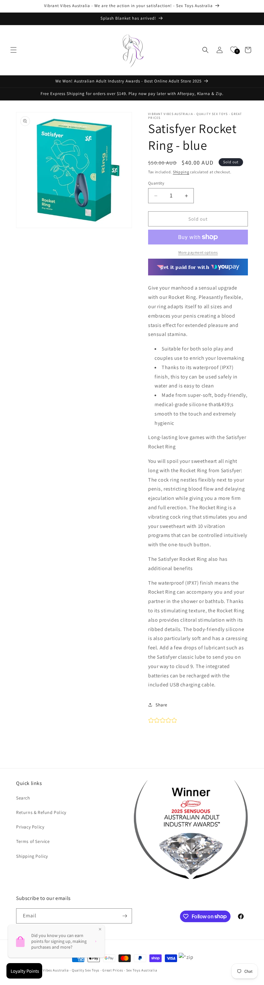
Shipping (181, 171)
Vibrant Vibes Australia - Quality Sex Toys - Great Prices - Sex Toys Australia (93, 970)
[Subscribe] (125, 915)
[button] (13, 50)
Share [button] (161, 705)
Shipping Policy (32, 856)
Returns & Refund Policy (41, 812)
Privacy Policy (30, 827)
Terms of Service (33, 841)
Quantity (156, 183)
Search (23, 798)
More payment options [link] (198, 252)
